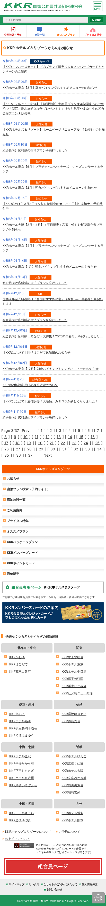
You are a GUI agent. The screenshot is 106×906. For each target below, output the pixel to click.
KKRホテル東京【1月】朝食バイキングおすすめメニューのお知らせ (50, 266)
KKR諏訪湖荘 (71, 721)
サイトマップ (16, 884)
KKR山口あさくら (21, 813)
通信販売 (13, 573)
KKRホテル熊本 (72, 820)
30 (52, 449)
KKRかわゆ (17, 657)
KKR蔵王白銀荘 (20, 671)
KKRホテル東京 (72, 664)
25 (97, 443)
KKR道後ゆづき (20, 820)
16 (93, 437)
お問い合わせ (54, 889)
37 (30, 455)
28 (29, 449)
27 (18, 449)
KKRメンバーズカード (22, 552)
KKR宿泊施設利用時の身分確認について (30, 385)
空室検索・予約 (13, 34)
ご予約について (69, 831)
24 (86, 443)
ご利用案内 (14, 510)
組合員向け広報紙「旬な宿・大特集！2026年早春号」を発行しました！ (53, 336)
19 (29, 443)
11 (36, 437)
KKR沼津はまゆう (21, 735)
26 (6, 449)
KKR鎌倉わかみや (74, 686)
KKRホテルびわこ (74, 756)
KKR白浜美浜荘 (72, 785)
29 (41, 449)
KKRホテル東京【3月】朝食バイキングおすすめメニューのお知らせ (50, 87)
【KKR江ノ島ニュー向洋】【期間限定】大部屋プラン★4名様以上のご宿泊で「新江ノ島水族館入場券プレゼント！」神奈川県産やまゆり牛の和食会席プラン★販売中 (53, 108)
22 (63, 443)
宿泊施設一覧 (16, 499)
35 (6, 455)
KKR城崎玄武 (71, 792)
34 (99, 449)
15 (81, 437)
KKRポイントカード (21, 563)
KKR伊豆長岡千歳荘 (23, 728)
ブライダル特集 (93, 34)
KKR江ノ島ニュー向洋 (77, 693)
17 (6, 443)
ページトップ (98, 898)
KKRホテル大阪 (72, 770)
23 (74, 443)
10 (25, 437)
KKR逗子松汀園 (72, 678)
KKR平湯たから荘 (21, 763)
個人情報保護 (89, 884)
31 (64, 449)
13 (59, 437)
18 (17, 443)
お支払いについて (17, 838)
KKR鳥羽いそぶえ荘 (23, 785)
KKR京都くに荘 (72, 763)
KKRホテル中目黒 (74, 671)
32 (76, 449)
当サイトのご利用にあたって (60, 884)
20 (40, 443)
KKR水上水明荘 (72, 657)
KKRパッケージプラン (22, 542)
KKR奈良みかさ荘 (74, 778)
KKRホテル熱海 (20, 721)
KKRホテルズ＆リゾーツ (53, 469)
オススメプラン (66, 34)
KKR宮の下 (17, 714)
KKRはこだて (18, 664)
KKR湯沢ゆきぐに (74, 714)
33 (87, 449)
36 (18, 455)
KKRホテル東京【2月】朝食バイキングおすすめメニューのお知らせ (50, 187)
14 (70, 437)
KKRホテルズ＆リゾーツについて (28, 831)
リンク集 (34, 884)
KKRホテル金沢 (20, 756)
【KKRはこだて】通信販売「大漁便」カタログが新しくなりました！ (50, 401)
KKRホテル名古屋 (21, 778)
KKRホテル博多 (72, 813)
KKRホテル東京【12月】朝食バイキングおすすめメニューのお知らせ (51, 368)
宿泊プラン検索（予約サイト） (28, 489)
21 (52, 443)
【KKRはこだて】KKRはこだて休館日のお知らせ (36, 352)
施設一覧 (39, 34)
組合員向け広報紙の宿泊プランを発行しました (35, 150)
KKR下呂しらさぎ (21, 770)
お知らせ (13, 478)
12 (47, 437)
